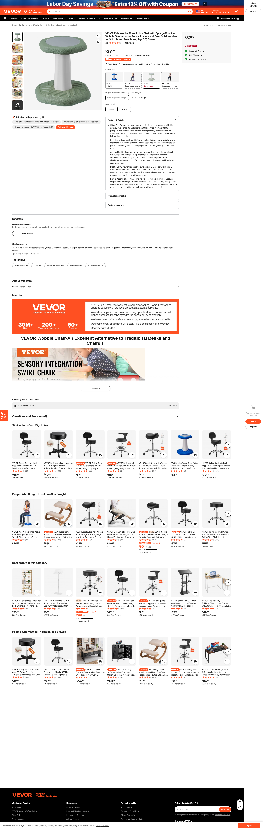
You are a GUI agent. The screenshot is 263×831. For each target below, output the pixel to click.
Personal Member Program (77, 811)
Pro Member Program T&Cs (132, 819)
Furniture (22, 25)
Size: (107, 104)
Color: (108, 69)
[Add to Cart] (37, 455)
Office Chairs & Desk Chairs (56, 25)
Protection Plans (73, 807)
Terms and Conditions (130, 811)
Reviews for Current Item (55, 266)
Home (14, 25)
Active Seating (73, 25)
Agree (249, 826)
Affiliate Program (73, 819)
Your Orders (17, 815)
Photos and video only (95, 266)
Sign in (253, 421)
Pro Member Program (75, 815)
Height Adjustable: (113, 92)
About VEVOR (126, 807)
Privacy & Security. (102, 826)
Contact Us (17, 807)
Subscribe (225, 809)
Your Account (17, 819)
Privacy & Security (128, 815)
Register (253, 427)
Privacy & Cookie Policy (223, 815)
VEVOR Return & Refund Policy (24, 811)
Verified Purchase (76, 266)
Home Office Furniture (35, 25)
